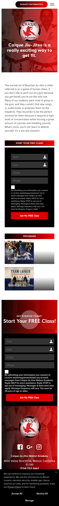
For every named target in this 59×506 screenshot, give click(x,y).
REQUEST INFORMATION (31, 4)
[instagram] (39, 449)
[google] (29, 449)
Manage (29, 500)
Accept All (16, 493)
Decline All (42, 493)
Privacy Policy (14, 487)
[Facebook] (20, 449)
